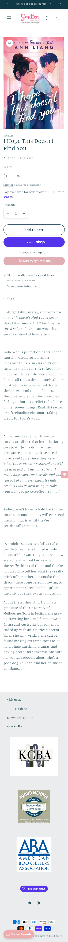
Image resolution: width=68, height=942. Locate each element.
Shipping (8, 184)
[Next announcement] (61, 4)
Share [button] (11, 299)
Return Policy (14, 726)
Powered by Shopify (50, 935)
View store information (25, 286)
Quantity (9, 205)
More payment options (34, 252)
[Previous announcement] (7, 4)
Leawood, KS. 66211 (22, 718)
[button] (9, 18)
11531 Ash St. (17, 709)
